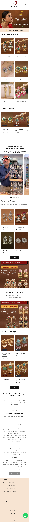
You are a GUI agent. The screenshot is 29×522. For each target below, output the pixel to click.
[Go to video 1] (11, 197)
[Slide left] (11, 139)
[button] (2, 4)
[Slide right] (17, 139)
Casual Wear (5, 80)
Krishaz (5, 517)
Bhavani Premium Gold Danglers (6, 380)
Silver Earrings (6, 56)
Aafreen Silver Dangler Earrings (19, 130)
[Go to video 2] (13, 197)
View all (14, 142)
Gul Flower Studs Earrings (21, 250)
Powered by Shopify (11, 517)
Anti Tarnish (5, 101)
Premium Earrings (21, 56)
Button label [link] (14, 473)
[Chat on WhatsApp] (25, 515)
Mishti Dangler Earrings (20, 353)
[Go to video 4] (16, 197)
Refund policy (18, 517)
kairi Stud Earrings (6, 250)
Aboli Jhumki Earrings (20, 227)
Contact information (22, 520)
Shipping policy (14, 520)
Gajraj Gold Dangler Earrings (6, 354)
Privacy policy (24, 517)
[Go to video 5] (18, 197)
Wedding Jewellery (21, 101)
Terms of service (7, 520)
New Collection (20, 80)
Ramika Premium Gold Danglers (20, 380)
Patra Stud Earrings (6, 227)
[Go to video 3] (14, 197)
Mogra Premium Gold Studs (6, 130)
